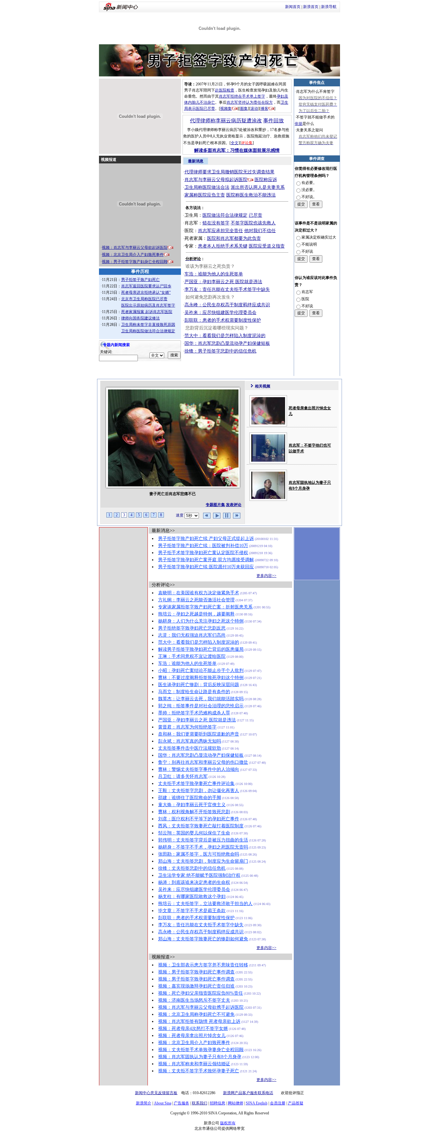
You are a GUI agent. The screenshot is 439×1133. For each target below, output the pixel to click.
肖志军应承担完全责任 (220, 230)
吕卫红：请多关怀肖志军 (183, 776)
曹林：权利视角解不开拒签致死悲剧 (194, 811)
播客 (264, 108)
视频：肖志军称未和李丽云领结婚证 (194, 1063)
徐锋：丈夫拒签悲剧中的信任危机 (192, 868)
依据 (298, 123)
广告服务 (181, 1103)
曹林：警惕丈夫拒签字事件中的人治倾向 (198, 769)
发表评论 (233, 504)
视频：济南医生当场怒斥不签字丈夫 (194, 1000)
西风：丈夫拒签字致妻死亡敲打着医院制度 (201, 826)
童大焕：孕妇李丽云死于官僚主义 (192, 804)
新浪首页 (310, 6)
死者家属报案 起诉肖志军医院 (146, 311)
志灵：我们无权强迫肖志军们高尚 (192, 635)
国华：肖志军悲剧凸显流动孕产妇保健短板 (227, 343)
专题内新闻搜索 (116, 345)
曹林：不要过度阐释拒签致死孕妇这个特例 (201, 677)
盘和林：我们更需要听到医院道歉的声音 (198, 734)
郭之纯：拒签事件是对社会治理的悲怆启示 (201, 705)
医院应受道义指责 (267, 246)
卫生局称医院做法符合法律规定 (148, 331)
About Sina (162, 1103)
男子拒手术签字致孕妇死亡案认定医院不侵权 (203, 552)
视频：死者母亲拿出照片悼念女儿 (192, 1035)
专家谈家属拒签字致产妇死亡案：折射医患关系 (205, 607)
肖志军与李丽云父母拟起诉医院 (215, 179)
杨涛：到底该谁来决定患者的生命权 (194, 882)
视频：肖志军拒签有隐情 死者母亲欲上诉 (199, 1021)
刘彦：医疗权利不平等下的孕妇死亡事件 (198, 818)
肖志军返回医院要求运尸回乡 (146, 286)
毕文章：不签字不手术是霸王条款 (192, 910)
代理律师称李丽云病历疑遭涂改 (226, 120)
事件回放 (273, 120)
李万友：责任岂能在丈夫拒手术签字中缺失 (227, 289)
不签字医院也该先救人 (253, 223)
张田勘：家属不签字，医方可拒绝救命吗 (198, 854)
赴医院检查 (224, 90)
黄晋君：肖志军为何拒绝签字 (187, 727)
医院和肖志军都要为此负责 (234, 238)
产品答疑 (295, 1103)
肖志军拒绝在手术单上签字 (242, 96)
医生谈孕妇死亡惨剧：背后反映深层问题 (198, 684)
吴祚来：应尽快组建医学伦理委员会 (220, 312)
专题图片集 (215, 504)
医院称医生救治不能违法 (251, 195)
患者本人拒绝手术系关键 (222, 246)
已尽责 (255, 215)
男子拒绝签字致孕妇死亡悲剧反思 (192, 628)
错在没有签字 (215, 223)
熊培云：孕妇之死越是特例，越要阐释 (196, 614)
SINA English (256, 1103)
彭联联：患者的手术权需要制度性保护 (222, 320)
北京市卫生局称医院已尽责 (144, 299)
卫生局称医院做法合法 (206, 187)
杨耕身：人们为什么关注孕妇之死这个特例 (201, 621)
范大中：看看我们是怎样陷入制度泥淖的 (224, 335)
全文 (234, 143)
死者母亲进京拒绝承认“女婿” (146, 292)
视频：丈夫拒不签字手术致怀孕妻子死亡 (198, 1070)
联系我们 (199, 1103)
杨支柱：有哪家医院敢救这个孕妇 (192, 896)
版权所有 (228, 1123)
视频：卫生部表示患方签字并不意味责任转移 (203, 965)
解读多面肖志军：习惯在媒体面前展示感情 (237, 150)
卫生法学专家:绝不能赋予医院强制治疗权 (199, 875)
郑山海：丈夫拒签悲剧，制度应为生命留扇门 (203, 861)
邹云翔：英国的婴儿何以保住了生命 (194, 833)
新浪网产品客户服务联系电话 (248, 1093)
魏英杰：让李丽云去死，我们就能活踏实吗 (201, 698)
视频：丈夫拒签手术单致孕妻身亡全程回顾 (201, 1049)
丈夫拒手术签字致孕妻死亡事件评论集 (196, 783)
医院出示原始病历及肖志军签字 (148, 305)
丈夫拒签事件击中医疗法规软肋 (189, 748)
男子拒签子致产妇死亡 (140, 279)
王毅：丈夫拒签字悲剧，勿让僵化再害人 (198, 790)
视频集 (226, 108)
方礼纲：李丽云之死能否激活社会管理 (196, 599)
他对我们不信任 (260, 230)
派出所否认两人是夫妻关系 (258, 187)
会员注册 (277, 1103)
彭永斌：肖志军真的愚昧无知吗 (189, 741)
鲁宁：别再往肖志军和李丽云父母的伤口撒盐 (203, 762)
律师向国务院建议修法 (140, 318)
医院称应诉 (266, 179)
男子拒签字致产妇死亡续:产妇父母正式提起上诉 (206, 538)
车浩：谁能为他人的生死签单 (213, 274)
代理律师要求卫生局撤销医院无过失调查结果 (229, 172)
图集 (244, 108)
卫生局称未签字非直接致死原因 (148, 324)
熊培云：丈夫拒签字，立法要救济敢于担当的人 (205, 903)
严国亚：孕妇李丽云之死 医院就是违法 (223, 281)
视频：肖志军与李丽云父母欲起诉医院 (134, 247)
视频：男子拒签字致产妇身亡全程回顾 (134, 261)
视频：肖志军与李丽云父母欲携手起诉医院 (201, 1007)
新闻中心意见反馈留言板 (156, 1093)
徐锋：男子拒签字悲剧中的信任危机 (220, 351)
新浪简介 (143, 1103)
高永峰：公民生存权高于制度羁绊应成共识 (227, 304)
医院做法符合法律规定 (224, 215)
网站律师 (235, 1103)
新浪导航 (328, 6)
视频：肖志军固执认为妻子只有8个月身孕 (199, 1056)
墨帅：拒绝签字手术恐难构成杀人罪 (194, 712)
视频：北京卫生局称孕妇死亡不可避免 (196, 1014)
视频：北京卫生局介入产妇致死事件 (133, 254)
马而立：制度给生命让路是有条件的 (194, 691)
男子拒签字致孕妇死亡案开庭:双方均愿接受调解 (206, 559)
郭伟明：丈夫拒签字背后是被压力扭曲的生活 (203, 840)
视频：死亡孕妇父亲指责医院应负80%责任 (200, 993)
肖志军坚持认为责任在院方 (250, 102)
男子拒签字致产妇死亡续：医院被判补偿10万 (203, 545)
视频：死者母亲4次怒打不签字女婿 (193, 1028)
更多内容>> (266, 575)
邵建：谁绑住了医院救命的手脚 (189, 797)
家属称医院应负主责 (204, 195)
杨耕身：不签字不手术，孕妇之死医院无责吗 (203, 847)
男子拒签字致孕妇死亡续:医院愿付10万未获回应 (206, 566)
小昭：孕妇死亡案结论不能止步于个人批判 (201, 670)
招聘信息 (217, 1103)
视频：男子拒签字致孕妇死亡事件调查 (196, 972)
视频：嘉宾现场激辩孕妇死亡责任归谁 (196, 986)
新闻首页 (292, 6)
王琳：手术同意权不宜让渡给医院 (192, 656)
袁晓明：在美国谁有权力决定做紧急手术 (198, 592)
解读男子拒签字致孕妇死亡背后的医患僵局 (201, 649)
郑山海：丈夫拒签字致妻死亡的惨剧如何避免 (203, 939)
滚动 (254, 108)
